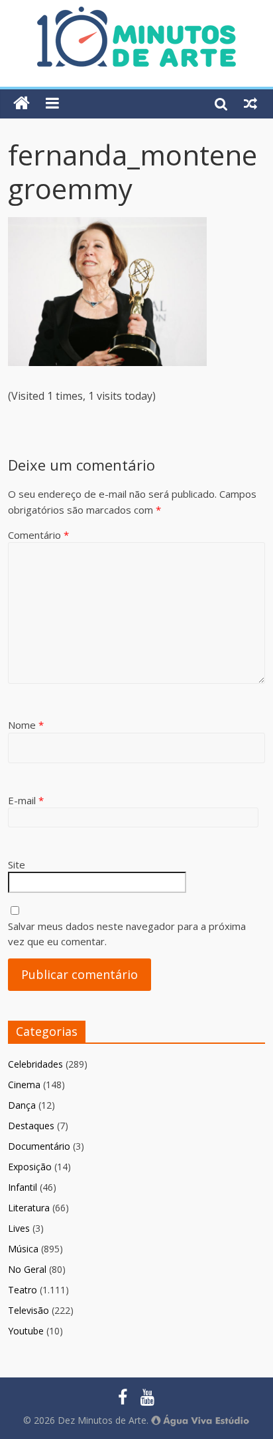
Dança (22, 1105)
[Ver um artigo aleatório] (250, 103)
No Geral (27, 1269)
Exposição (30, 1166)
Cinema (24, 1084)
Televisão (28, 1310)
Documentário (39, 1146)
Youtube (26, 1330)
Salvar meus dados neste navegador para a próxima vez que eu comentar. (127, 933)
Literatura (29, 1207)
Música (23, 1248)
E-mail (26, 800)
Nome (26, 724)
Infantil (22, 1187)
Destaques (31, 1125)
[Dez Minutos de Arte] (136, 14)
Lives (19, 1228)
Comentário (38, 534)
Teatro (22, 1289)
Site (16, 864)
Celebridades (35, 1064)
